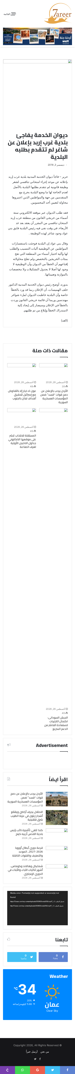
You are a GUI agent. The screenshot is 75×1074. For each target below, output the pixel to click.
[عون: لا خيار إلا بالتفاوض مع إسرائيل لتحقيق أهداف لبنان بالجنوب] (21, 371)
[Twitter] (35, 1059)
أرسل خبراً (32, 1051)
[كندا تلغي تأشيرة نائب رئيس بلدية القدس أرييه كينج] (57, 835)
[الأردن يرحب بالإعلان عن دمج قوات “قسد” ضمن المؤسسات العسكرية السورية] (53, 371)
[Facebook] (40, 1059)
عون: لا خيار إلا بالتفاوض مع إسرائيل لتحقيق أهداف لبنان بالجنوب (22, 394)
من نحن (44, 1051)
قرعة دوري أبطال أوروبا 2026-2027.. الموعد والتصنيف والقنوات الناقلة (27, 851)
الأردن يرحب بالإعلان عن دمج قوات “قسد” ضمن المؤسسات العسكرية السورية (54, 396)
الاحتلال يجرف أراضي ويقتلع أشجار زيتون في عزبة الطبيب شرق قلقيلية (27, 815)
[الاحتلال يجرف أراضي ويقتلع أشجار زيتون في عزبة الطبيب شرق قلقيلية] (57, 817)
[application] (37, 908)
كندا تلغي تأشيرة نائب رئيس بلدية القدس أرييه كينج (26, 832)
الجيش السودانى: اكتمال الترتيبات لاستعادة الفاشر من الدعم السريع (56, 723)
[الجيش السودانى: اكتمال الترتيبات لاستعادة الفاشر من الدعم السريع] (53, 557)
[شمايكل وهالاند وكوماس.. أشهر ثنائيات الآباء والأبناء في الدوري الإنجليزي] (57, 871)
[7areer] (58, 13)
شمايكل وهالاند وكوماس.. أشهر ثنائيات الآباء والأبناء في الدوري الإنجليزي (25, 869)
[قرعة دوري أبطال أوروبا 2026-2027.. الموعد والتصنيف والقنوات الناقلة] (57, 853)
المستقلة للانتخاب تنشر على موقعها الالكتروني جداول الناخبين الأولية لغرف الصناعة (22, 441)
